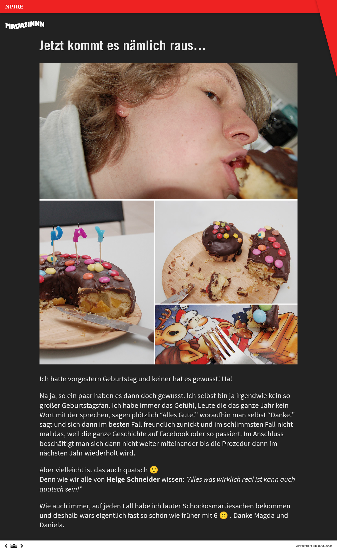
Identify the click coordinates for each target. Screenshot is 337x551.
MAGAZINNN (25, 25)
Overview (14, 550)
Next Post (21, 550)
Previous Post (6, 550)
